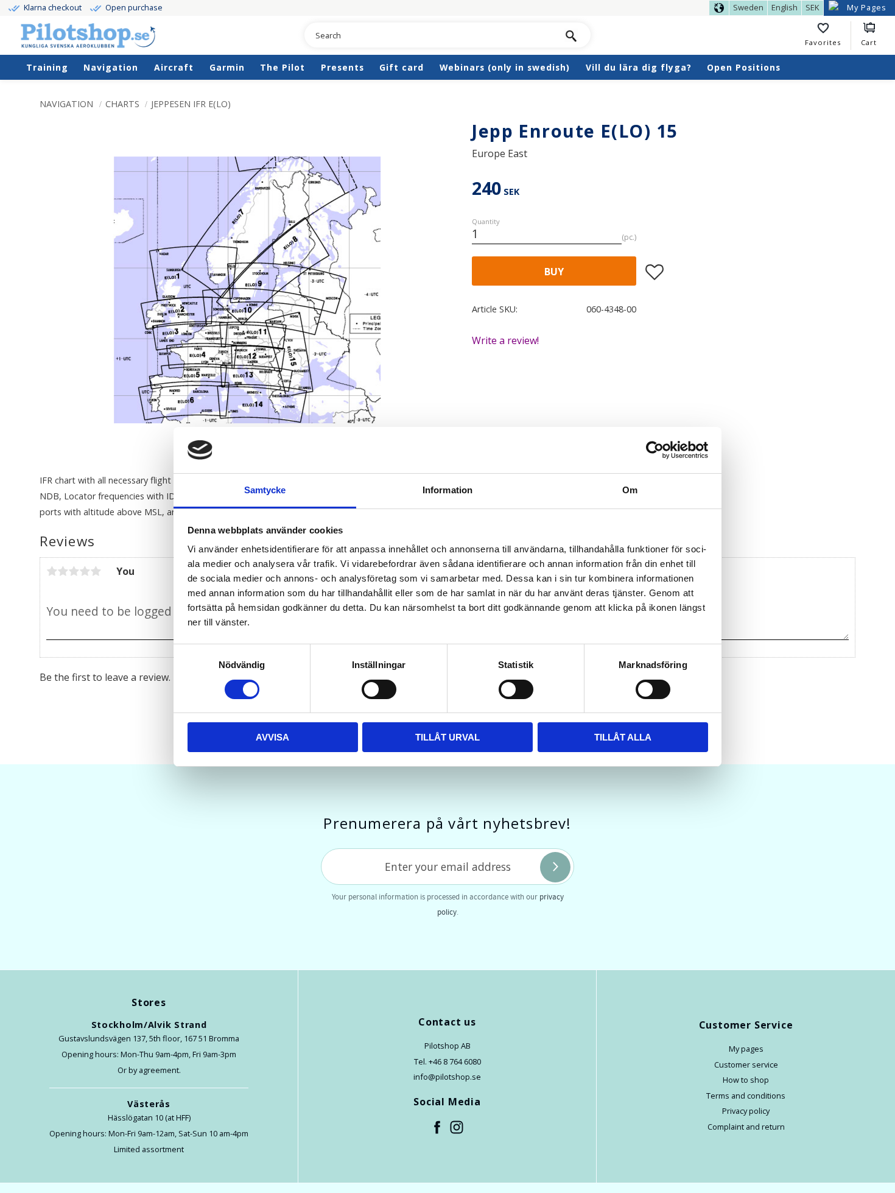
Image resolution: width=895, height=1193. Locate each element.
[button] (828, 36)
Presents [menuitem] (342, 67)
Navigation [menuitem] (110, 67)
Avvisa (272, 737)
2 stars (62, 571)
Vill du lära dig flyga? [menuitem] (639, 67)
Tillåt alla (622, 737)
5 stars (95, 571)
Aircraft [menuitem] (174, 67)
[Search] (571, 35)
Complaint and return (746, 1126)
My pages (746, 1048)
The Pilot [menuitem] (282, 67)
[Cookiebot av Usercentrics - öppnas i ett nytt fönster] (655, 450)
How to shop (746, 1079)
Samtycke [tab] (265, 490)
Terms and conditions (745, 1095)
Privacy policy (746, 1110)
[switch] (379, 689)
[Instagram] (457, 1128)
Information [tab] (447, 490)
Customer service (746, 1064)
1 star (51, 571)
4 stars (84, 571)
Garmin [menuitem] (227, 67)
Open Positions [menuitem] (744, 67)
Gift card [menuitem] (401, 67)
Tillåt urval (447, 737)
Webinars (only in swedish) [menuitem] (505, 67)
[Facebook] (438, 1128)
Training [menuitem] (47, 67)
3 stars (73, 571)
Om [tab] (629, 490)
